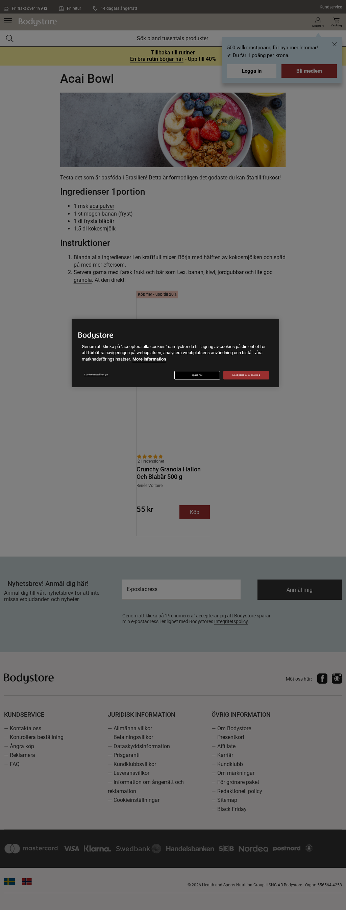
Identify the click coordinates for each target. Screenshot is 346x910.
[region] (175, 353)
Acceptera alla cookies (246, 375)
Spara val (197, 375)
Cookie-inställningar (96, 374)
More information (149, 359)
